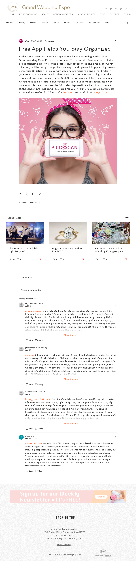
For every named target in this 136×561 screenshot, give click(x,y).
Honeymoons (94, 23)
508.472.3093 (66, 535)
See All (127, 217)
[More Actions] (115, 304)
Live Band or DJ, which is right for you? (23, 250)
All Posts (9, 23)
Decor (33, 23)
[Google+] (125, 8)
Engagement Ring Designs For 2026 (67, 250)
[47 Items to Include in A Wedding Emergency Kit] (111, 233)
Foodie (56, 23)
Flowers (79, 23)
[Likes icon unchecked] (27, 340)
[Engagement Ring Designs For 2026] (68, 233)
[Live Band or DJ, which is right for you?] (25, 233)
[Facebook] (106, 8)
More (107, 23)
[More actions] (115, 41)
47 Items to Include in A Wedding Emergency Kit (109, 250)
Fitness (67, 23)
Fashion (44, 23)
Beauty (22, 23)
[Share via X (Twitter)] (26, 194)
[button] (86, 14)
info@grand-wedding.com (68, 538)
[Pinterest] (120, 8)
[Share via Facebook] (20, 194)
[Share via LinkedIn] (33, 194)
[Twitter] (111, 8)
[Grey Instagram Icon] (115, 8)
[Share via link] (39, 194)
